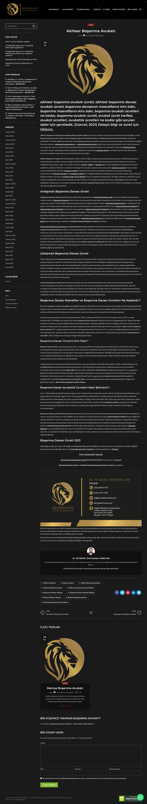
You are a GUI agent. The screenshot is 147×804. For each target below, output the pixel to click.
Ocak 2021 (9, 263)
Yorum (43, 743)
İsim (42, 769)
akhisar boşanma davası (52, 588)
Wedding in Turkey (15, 79)
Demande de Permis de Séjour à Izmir (21, 59)
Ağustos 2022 (10, 200)
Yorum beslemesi (11, 303)
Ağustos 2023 (10, 184)
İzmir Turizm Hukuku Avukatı (17, 42)
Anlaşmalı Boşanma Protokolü (96, 209)
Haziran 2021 (10, 243)
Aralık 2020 (9, 267)
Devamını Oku (65, 706)
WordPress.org (10, 307)
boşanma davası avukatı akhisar (82, 593)
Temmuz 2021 (10, 239)
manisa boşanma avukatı (77, 597)
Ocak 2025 (9, 152)
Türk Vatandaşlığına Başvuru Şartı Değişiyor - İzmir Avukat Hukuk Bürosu (21, 98)
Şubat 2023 (9, 188)
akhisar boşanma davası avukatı (81, 588)
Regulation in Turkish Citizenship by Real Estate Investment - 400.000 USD (21, 81)
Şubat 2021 (9, 259)
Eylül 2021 (9, 231)
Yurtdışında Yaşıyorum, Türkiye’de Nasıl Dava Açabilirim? (19, 47)
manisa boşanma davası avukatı (55, 602)
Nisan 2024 (9, 172)
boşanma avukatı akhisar (53, 593)
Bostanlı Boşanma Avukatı (68, 465)
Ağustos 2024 (10, 164)
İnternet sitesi (114, 769)
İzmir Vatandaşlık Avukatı (18, 96)
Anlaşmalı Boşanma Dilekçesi (126, 206)
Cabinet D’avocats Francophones (21, 113)
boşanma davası (130, 147)
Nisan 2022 (9, 212)
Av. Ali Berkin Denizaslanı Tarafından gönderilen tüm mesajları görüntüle (91, 568)
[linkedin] (133, 592)
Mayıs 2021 (9, 247)
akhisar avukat (68, 583)
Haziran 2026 (10, 132)
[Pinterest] (128, 592)
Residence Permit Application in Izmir (19, 64)
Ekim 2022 (9, 196)
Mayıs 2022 (9, 208)
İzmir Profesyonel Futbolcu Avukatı (22, 88)
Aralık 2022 (9, 192)
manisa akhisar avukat (52, 597)
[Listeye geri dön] (91, 612)
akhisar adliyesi (49, 583)
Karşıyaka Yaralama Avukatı (69, 537)
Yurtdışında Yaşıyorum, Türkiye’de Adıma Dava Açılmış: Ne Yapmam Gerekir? (19, 53)
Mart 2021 (9, 255)
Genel (91, 25)
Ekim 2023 (9, 176)
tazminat (98, 165)
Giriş (7, 296)
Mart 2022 (9, 215)
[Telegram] (139, 592)
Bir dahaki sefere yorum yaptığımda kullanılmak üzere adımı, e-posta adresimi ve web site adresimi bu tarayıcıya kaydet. (85, 778)
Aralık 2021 (9, 223)
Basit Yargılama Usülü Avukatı (20, 105)
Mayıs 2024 (9, 168)
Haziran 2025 (10, 144)
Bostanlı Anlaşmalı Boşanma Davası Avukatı (97, 465)
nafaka (90, 165)
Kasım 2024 (9, 156)
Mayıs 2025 (9, 148)
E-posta (78, 769)
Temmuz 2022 (10, 204)
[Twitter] (122, 592)
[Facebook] (116, 592)
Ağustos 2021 (10, 235)
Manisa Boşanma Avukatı (65, 688)
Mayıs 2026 (9, 136)
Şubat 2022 (9, 219)
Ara (34, 26)
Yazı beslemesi (10, 300)
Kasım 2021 (9, 227)
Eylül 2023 (9, 180)
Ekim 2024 (9, 160)
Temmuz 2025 (10, 140)
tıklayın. (120, 465)
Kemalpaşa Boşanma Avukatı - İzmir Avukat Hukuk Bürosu (72, 724)
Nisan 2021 (9, 251)
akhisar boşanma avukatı (90, 583)
